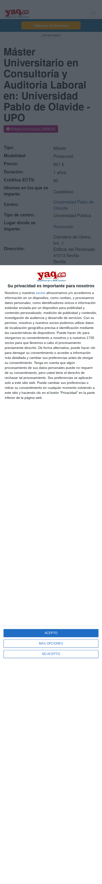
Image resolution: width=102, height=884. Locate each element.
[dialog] (51, 574)
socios (40, 292)
